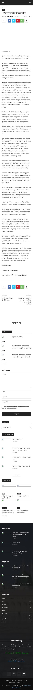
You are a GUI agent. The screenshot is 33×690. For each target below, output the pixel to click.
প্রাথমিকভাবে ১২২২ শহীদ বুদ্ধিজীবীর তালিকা (7, 299)
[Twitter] (13, 21)
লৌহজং (3, 493)
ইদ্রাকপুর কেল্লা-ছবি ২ (17, 439)
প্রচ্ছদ (3, 7)
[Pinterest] (18, 21)
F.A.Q (25, 680)
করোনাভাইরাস (4, 508)
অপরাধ (19, 508)
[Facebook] (9, 21)
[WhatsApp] (22, 21)
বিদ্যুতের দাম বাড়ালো (17, 337)
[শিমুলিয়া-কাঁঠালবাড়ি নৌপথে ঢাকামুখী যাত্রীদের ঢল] (9, 489)
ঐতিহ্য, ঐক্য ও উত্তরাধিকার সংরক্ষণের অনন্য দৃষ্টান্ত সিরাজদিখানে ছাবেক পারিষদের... (20, 534)
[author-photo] (16, 320)
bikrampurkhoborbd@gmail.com (16, 661)
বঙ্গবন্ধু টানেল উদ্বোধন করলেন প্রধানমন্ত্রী (21, 466)
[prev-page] (3, 364)
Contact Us (13, 680)
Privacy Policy (12, 682)
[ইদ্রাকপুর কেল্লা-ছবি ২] (6, 441)
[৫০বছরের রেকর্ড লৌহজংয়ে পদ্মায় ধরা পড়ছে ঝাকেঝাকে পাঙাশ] (6, 586)
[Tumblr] (19, 674)
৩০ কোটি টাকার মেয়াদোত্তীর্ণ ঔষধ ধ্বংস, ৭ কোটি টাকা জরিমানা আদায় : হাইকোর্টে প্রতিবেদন (24, 301)
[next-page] (6, 364)
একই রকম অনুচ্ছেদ (7, 332)
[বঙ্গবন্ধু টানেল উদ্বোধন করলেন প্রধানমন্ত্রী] (6, 468)
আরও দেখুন (16, 475)
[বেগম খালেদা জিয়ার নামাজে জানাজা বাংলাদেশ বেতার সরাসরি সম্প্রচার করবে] (6, 348)
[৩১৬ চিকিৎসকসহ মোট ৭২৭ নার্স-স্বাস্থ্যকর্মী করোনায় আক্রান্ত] (9, 504)
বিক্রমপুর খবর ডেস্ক (10, 16)
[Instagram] (14, 674)
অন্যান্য (19, 493)
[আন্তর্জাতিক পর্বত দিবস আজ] (24, 489)
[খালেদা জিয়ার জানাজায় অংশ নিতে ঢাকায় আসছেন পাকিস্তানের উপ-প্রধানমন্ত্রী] (6, 357)
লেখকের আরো (16, 332)
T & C (23, 682)
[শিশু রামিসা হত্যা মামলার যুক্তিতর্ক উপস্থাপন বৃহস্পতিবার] (6, 553)
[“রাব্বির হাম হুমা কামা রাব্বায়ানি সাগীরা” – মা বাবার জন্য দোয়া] (6, 568)
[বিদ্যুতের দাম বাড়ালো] (6, 339)
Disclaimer (20, 680)
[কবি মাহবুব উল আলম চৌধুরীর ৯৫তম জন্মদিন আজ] (6, 459)
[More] (26, 21)
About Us (7, 680)
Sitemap (18, 682)
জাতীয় (7, 7)
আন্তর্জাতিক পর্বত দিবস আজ (23, 496)
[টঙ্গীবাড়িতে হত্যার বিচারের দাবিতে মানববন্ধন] (24, 504)
